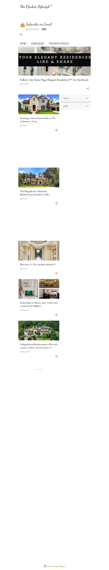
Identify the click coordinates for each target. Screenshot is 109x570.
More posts (38, 369)
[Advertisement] (59, 15)
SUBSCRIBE (37, 43)
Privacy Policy (59, 43)
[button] (87, 88)
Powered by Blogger (55, 566)
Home (23, 43)
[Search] (21, 34)
